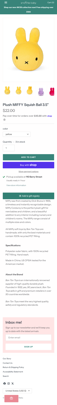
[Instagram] (8, 384)
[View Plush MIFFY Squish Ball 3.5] (28, 50)
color (5, 128)
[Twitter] (12, 384)
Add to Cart (28, 157)
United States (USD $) (16, 390)
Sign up (28, 346)
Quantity (14, 141)
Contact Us (7, 363)
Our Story (7, 358)
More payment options (28, 171)
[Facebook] (4, 384)
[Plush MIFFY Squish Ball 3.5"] (7, 90)
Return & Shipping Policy (13, 367)
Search (6, 376)
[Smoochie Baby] (28, 2)
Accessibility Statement (13, 372)
